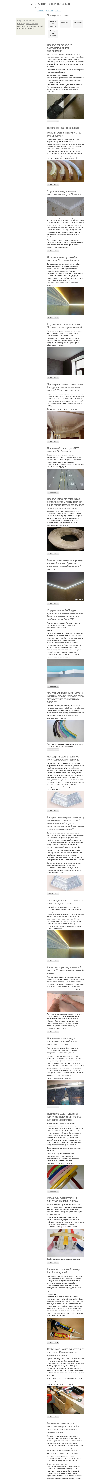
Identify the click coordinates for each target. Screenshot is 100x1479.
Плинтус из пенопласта (78, 23)
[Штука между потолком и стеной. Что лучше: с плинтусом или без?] (65, 361)
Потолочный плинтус (65, 23)
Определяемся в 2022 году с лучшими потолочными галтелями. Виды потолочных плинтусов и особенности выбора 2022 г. (65, 615)
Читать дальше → (53, 121)
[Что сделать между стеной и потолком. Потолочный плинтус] (65, 301)
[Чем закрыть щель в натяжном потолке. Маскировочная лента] (65, 799)
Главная (40, 10)
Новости (49, 10)
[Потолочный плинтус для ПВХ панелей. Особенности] (65, 479)
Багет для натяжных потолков (50, 3)
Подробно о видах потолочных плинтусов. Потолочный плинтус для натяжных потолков (64, 1116)
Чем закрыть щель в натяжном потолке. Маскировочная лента (63, 758)
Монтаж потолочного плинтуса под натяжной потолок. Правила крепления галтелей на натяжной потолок (65, 565)
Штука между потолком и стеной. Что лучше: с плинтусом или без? (64, 326)
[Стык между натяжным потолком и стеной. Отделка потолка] (65, 944)
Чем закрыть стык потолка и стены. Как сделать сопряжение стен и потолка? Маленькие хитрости (65, 387)
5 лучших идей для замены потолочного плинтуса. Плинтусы (64, 193)
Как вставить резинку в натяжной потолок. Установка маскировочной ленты (65, 970)
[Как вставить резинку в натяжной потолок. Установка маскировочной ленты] (65, 1001)
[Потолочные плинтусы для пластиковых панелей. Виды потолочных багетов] (65, 1092)
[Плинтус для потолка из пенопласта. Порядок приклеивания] (65, 106)
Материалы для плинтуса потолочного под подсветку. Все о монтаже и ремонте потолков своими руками (64, 1428)
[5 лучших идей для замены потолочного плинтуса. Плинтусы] (65, 206)
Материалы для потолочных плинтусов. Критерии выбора (62, 1199)
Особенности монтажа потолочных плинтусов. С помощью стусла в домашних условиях (65, 1352)
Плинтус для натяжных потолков (53, 34)
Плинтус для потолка (53, 23)
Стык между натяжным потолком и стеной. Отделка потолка (65, 902)
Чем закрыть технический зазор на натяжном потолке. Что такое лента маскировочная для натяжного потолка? (65, 697)
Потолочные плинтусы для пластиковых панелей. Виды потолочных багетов (62, 1041)
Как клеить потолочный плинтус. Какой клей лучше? (64, 1271)
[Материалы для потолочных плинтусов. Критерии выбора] (65, 1243)
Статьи (58, 10)
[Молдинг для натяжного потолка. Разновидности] (65, 171)
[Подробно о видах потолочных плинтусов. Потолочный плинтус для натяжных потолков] (65, 1177)
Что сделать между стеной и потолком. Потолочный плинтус (63, 259)
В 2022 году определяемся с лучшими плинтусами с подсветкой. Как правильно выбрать (30, 26)
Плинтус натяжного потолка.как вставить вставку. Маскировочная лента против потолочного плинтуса (65, 501)
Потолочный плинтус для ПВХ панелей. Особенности (63, 450)
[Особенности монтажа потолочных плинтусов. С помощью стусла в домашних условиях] (65, 1400)
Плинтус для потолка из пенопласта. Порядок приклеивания (59, 47)
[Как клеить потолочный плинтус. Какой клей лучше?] (65, 1329)
